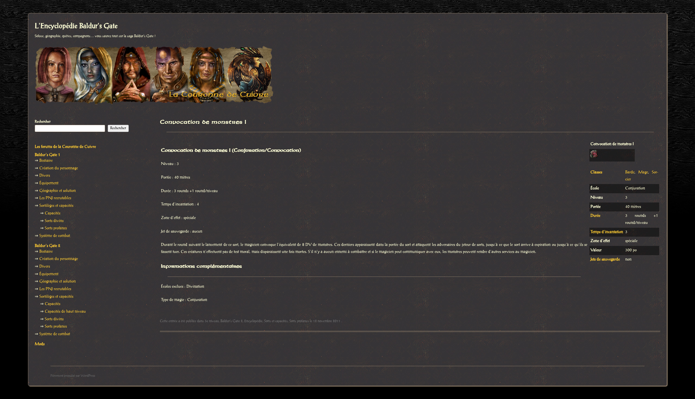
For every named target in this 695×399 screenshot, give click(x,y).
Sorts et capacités (276, 321)
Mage (643, 172)
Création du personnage (58, 168)
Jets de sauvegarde (605, 259)
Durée (595, 216)
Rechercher (42, 121)
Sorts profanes (299, 321)
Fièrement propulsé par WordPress (72, 375)
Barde (629, 172)
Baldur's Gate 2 (231, 321)
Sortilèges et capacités (56, 206)
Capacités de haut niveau (65, 312)
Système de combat (54, 236)
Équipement (48, 183)
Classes (596, 172)
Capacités (52, 213)
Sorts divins (54, 221)
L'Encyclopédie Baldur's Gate (76, 26)
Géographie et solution (57, 191)
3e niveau (212, 321)
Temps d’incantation (606, 232)
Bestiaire (46, 161)
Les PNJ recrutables (55, 198)
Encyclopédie (253, 321)
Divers (44, 176)
